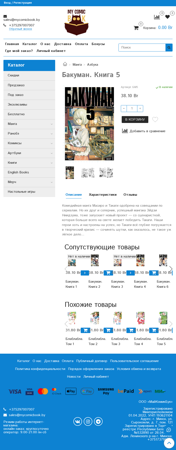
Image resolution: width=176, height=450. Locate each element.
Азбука (92, 64)
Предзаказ (16, 85)
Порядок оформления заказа (91, 369)
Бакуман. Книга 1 (71, 284)
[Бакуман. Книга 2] (94, 260)
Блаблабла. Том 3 (117, 341)
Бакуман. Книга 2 (94, 284)
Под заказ (15, 94)
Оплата (81, 44)
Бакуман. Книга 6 (163, 284)
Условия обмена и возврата (139, 369)
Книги (12, 162)
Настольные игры (21, 191)
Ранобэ (13, 133)
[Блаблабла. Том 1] (71, 318)
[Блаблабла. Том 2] (94, 318)
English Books (18, 172)
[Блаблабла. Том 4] (140, 318)
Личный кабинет (51, 50)
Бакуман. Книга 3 (117, 284)
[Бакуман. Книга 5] (88, 124)
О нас (45, 44)
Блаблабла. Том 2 (94, 341)
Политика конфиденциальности (40, 369)
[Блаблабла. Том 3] (117, 318)
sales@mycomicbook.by (21, 19)
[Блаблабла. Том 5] (163, 318)
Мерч (12, 182)
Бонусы (98, 44)
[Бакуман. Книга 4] (140, 260)
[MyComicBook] (76, 21)
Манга (77, 64)
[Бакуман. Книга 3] (117, 260)
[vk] (77, 421)
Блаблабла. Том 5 (163, 341)
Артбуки (14, 153)
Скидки (13, 75)
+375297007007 (21, 25)
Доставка (62, 44)
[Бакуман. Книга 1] (71, 260)
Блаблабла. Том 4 (140, 341)
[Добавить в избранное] (155, 119)
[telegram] (98, 421)
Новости (73, 376)
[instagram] (88, 421)
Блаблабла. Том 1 (71, 341)
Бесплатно (16, 114)
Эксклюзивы (17, 104)
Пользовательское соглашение (134, 361)
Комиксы (14, 143)
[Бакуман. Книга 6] (163, 260)
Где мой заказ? (19, 50)
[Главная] (65, 64)
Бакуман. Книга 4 (140, 284)
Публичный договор (91, 361)
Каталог (30, 44)
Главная (12, 44)
